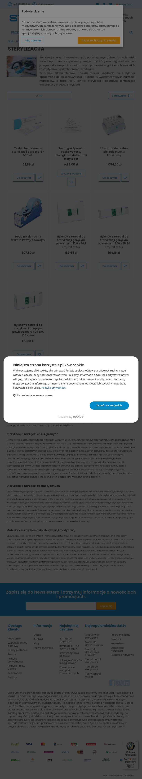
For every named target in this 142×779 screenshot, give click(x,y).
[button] (32, 395)
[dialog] (71, 389)
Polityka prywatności (53, 387)
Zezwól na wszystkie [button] (109, 405)
